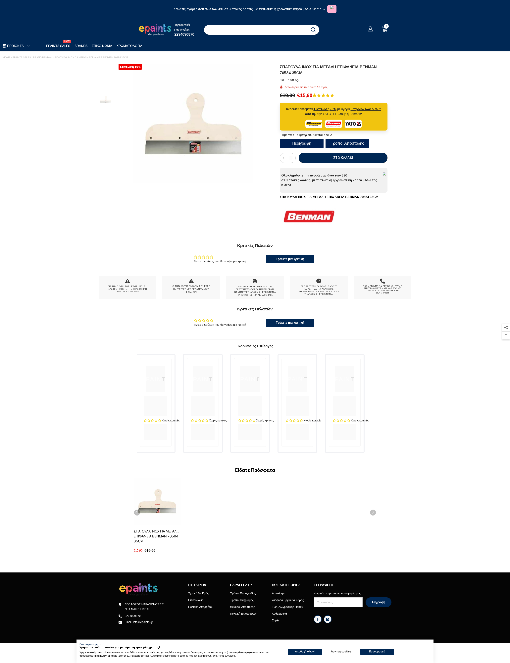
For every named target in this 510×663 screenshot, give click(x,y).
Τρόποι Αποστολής (347, 143)
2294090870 (184, 34)
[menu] (4, 46)
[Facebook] (318, 619)
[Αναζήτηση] (261, 30)
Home (6, 57)
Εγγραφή (378, 602)
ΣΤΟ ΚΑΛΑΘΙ (343, 157)
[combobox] (256, 30)
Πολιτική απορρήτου (90, 644)
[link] (127, 287)
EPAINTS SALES (22, 57)
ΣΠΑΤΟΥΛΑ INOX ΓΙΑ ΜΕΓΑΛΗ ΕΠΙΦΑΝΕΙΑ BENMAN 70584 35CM (156, 536)
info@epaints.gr (143, 622)
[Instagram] (328, 619)
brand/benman (43, 57)
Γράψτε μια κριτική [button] (290, 259)
